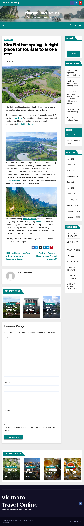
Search (70, 38)
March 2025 (71, 170)
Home (71, 521)
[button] (70, 25)
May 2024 (71, 188)
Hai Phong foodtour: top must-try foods (72, 83)
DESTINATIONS (8, 39)
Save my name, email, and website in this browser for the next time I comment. (30, 428)
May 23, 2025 (11, 476)
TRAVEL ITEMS (73, 262)
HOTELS (70, 256)
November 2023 (73, 217)
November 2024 (73, 176)
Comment (8, 337)
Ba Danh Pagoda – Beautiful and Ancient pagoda (46, 256)
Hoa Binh (18, 118)
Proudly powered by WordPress (12, 520)
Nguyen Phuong (26, 272)
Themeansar (5, 522)
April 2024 (71, 194)
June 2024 (71, 182)
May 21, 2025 (72, 476)
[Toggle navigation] (80, 25)
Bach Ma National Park (11, 310)
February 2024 (73, 200)
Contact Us (77, 521)
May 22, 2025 (32, 476)
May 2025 (71, 159)
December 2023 (73, 211)
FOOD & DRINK (73, 250)
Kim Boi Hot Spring (25, 124)
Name (7, 383)
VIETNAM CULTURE (11, 466)
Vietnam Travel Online (42, 13)
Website (7, 410)
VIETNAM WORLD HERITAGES (72, 286)
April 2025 (71, 165)
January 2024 (72, 205)
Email (6, 396)
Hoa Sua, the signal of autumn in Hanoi (73, 72)
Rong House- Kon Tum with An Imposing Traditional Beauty (18, 256)
